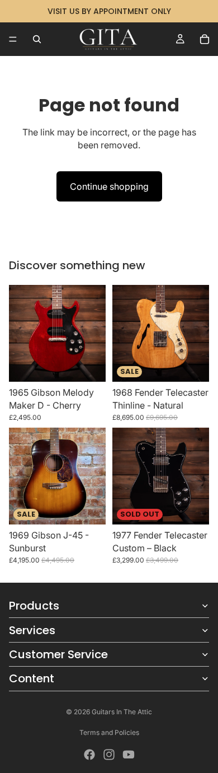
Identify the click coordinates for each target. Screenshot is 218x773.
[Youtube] (128, 754)
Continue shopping (109, 186)
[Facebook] (89, 754)
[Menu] (13, 39)
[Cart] (204, 39)
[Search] (37, 39)
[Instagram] (109, 754)
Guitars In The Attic (122, 712)
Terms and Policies (109, 732)
